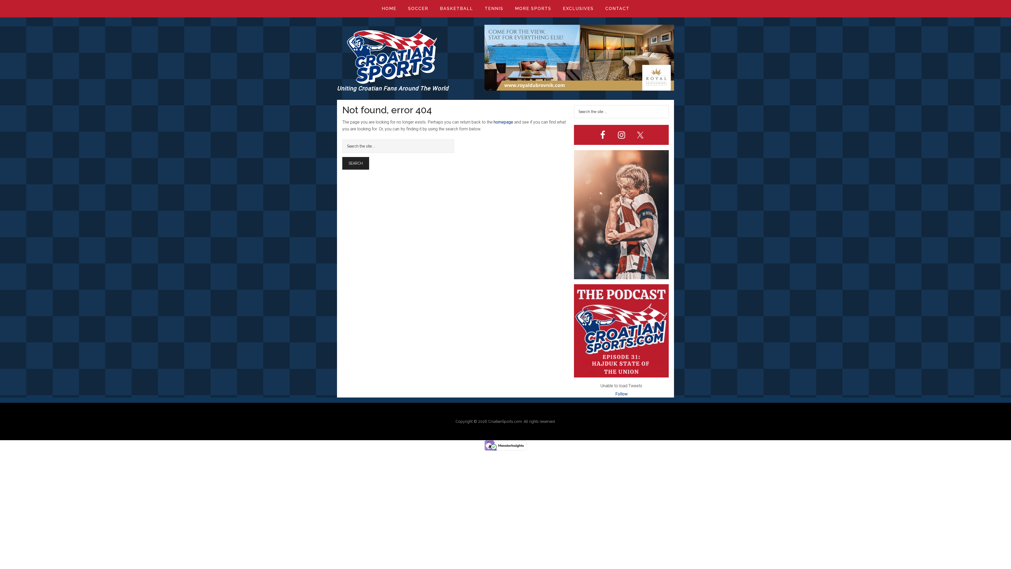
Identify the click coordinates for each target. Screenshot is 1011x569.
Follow (621, 393)
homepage (503, 122)
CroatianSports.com (505, 421)
